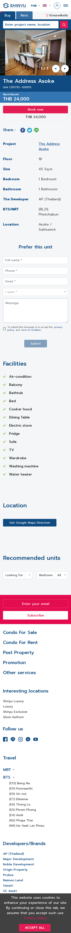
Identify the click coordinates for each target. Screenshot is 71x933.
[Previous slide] (56, 68)
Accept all (34, 927)
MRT (7, 769)
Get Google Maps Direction (29, 522)
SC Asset (10, 890)
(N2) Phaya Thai (21, 820)
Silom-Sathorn (13, 717)
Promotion (14, 662)
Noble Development (18, 864)
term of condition (31, 330)
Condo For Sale (20, 632)
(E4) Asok (16, 815)
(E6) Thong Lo (19, 804)
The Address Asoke (49, 146)
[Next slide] (65, 68)
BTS (6, 777)
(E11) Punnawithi (21, 788)
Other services (19, 672)
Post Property (18, 652)
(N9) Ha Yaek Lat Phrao (26, 825)
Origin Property (15, 869)
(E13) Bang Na (19, 783)
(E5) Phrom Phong (22, 809)
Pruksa (8, 875)
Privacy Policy (35, 918)
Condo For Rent (20, 642)
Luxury (8, 706)
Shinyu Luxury (13, 701)
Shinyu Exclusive (15, 711)
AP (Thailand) (13, 853)
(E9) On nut (18, 793)
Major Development (18, 859)
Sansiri (8, 885)
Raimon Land (13, 880)
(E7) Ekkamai (18, 799)
